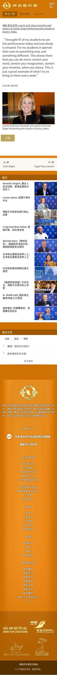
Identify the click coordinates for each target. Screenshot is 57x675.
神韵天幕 (28, 585)
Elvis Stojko (9, 166)
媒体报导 (28, 529)
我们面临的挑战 (28, 487)
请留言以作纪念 (28, 444)
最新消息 (28, 543)
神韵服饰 (28, 581)
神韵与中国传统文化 (28, 598)
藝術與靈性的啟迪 (28, 491)
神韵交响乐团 (28, 471)
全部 (7, 338)
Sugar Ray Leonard (44, 166)
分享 (7, 138)
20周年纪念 (28, 463)
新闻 (16, 338)
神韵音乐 (28, 573)
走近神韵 (28, 467)
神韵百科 (28, 563)
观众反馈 (25, 14)
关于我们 (28, 517)
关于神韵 (28, 457)
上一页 (11, 13)
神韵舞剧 (28, 593)
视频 (28, 507)
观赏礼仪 (28, 499)
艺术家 (28, 495)
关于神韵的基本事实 (28, 481)
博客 (25, 338)
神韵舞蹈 (28, 569)
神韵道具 (28, 589)
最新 (28, 513)
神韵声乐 (28, 577)
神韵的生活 (28, 475)
